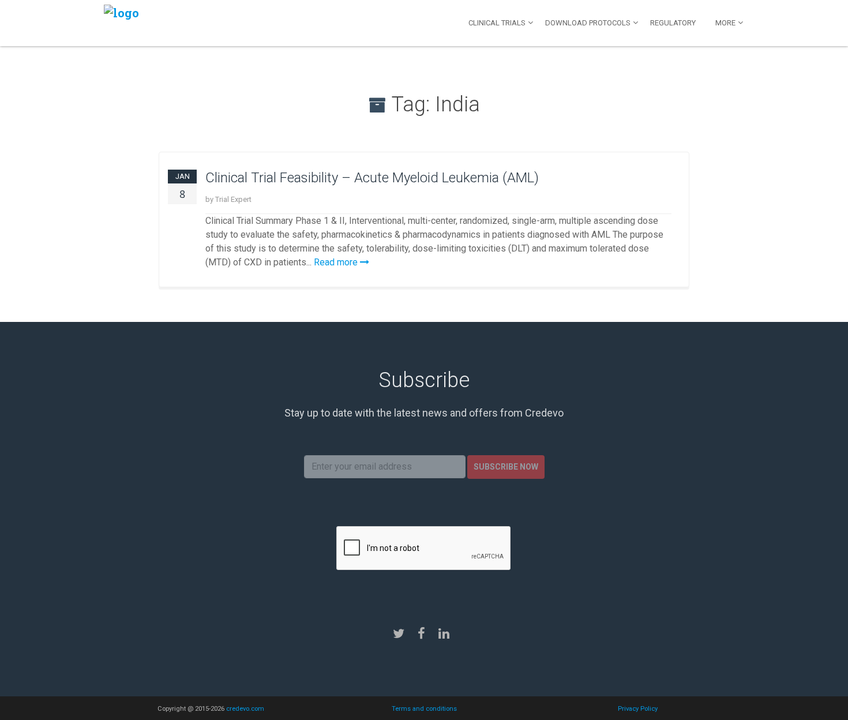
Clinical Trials (497, 22)
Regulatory (673, 22)
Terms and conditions (424, 708)
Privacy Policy (638, 708)
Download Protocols (588, 22)
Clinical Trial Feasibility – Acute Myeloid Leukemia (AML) (372, 178)
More (725, 22)
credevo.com (245, 708)
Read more (337, 262)
